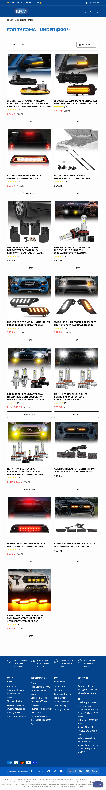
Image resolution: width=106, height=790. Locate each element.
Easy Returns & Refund (14, 695)
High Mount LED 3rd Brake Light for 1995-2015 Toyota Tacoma (27, 545)
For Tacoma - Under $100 (27, 20)
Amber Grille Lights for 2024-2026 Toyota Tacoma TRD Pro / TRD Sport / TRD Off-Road (25, 618)
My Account (94, 2)
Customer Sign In (62, 694)
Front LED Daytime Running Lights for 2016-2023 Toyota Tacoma (28, 323)
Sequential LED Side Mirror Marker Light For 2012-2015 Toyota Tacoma (75, 102)
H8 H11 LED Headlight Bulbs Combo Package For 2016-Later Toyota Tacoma (70, 397)
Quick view (29, 414)
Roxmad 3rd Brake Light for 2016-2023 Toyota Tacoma (24, 177)
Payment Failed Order (41, 708)
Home (12, 20)
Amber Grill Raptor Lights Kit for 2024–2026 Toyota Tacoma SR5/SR (74, 470)
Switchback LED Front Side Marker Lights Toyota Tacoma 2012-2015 (75, 323)
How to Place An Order (39, 692)
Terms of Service (39, 716)
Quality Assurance (16, 708)
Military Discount (62, 709)
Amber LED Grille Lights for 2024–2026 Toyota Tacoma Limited (74, 545)
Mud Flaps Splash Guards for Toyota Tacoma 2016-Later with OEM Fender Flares (25, 250)
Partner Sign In (61, 701)
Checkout (58, 690)
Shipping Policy (14, 701)
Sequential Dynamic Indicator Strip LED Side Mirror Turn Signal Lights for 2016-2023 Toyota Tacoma (29, 103)
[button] (9, 11)
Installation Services (17, 716)
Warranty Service (15, 704)
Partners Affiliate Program (39, 703)
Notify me (30, 193)
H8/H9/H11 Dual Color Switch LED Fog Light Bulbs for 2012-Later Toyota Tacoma (72, 250)
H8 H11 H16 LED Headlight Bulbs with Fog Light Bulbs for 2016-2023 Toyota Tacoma (25, 471)
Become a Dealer (39, 697)
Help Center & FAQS (40, 686)
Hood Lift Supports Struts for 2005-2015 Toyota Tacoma (72, 177)
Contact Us (36, 683)
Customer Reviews (16, 690)
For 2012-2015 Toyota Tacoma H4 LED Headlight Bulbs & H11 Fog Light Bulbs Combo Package (26, 397)
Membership (60, 705)
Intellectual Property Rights (41, 721)
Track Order (60, 697)
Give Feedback (38, 712)
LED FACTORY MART (21, 771)
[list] (53, 663)
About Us (11, 686)
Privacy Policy (13, 712)
